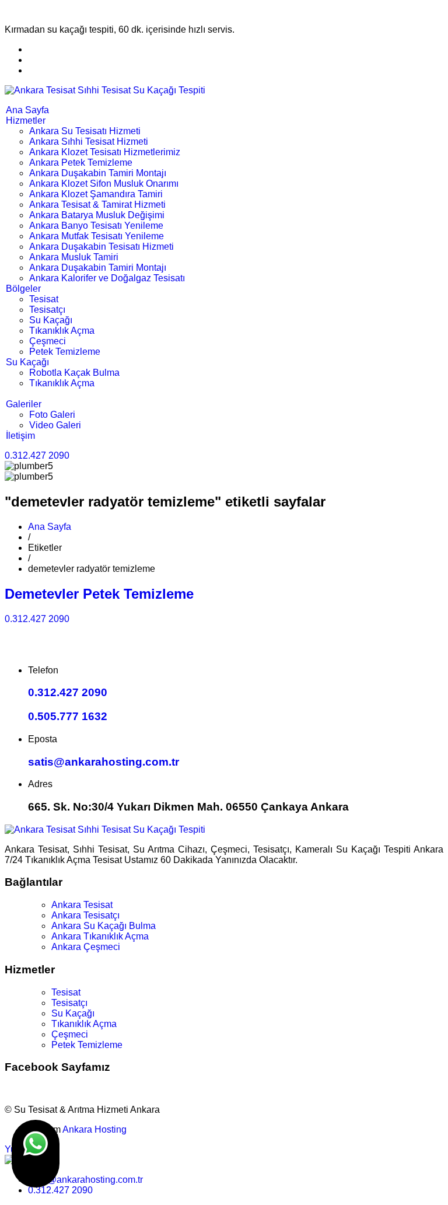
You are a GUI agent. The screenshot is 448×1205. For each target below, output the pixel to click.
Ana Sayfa (27, 110)
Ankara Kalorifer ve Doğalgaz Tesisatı (107, 278)
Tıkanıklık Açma (61, 331)
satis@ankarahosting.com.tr (103, 762)
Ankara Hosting (94, 1129)
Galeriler (23, 404)
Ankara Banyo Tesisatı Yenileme (96, 225)
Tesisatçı (47, 310)
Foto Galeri (52, 415)
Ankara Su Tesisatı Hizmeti (85, 131)
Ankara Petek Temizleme (80, 162)
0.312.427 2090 (37, 455)
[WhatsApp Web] (36, 1153)
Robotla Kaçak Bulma (74, 373)
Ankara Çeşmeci (85, 947)
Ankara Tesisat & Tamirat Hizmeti (97, 204)
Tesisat (43, 299)
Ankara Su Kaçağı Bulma (103, 926)
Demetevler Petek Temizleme (99, 594)
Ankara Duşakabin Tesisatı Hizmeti (101, 247)
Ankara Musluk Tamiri (73, 257)
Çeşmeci (47, 341)
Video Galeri (55, 425)
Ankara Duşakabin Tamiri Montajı (97, 173)
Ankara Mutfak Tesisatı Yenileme (96, 236)
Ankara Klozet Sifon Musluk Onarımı (103, 183)
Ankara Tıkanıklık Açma (100, 936)
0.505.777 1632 (67, 716)
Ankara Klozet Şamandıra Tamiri (96, 194)
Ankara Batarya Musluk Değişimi (96, 215)
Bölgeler (23, 289)
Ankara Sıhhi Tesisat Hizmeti (88, 141)
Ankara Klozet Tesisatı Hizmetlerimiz (104, 152)
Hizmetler (26, 120)
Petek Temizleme (64, 352)
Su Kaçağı (50, 320)
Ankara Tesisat (82, 905)
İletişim (20, 436)
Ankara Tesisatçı (85, 915)
